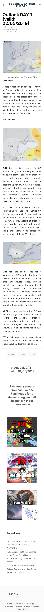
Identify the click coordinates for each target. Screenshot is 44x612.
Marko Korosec (9, 27)
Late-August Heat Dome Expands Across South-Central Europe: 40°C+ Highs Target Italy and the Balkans (21, 557)
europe (11, 354)
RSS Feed (14, 594)
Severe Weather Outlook (10, 32)
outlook (32, 354)
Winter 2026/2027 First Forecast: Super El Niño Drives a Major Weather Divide (21, 544)
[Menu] (3, 5)
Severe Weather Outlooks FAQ (22, 77)
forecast (21, 354)
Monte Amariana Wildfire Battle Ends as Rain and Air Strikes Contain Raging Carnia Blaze (22, 569)
